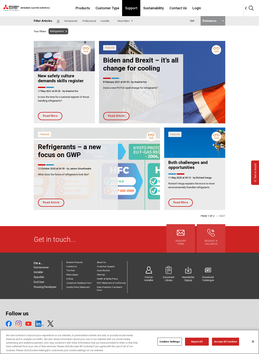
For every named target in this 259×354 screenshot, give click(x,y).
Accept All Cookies (225, 341)
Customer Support (106, 266)
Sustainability (153, 8)
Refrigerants (57, 31)
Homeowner (41, 267)
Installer (38, 272)
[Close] (253, 341)
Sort (192, 21)
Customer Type (107, 8)
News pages (72, 274)
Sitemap (101, 274)
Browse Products (74, 262)
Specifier (39, 277)
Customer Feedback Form (79, 283)
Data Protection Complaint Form (109, 288)
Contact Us (178, 8)
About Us (101, 262)
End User (39, 282)
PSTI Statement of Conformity (111, 283)
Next (222, 216)
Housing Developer (45, 286)
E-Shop (69, 279)
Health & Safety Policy (107, 279)
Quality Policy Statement (78, 287)
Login (196, 8)
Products (83, 8)
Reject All (197, 341)
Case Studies (103, 270)
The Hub (70, 270)
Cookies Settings (169, 341)
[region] (129, 342)
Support (131, 8)
